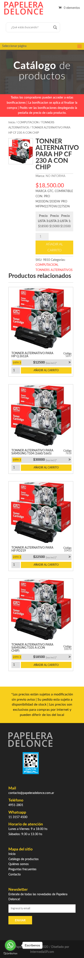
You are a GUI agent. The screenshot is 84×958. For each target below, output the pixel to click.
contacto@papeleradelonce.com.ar (31, 793)
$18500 (51, 657)
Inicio (11, 122)
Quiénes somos (18, 864)
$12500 (51, 362)
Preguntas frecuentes (22, 869)
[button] (26, 145)
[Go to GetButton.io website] (10, 953)
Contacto (14, 874)
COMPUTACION (28, 122)
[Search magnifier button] (55, 27)
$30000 (51, 460)
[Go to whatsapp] (10, 945)
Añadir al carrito (54, 247)
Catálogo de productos (23, 859)
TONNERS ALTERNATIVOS (54, 270)
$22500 (51, 557)
